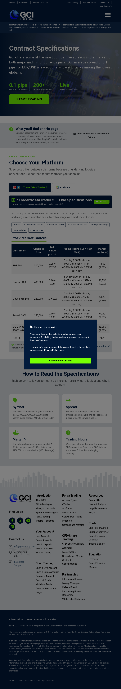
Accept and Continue (60, 360)
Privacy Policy (51, 350)
